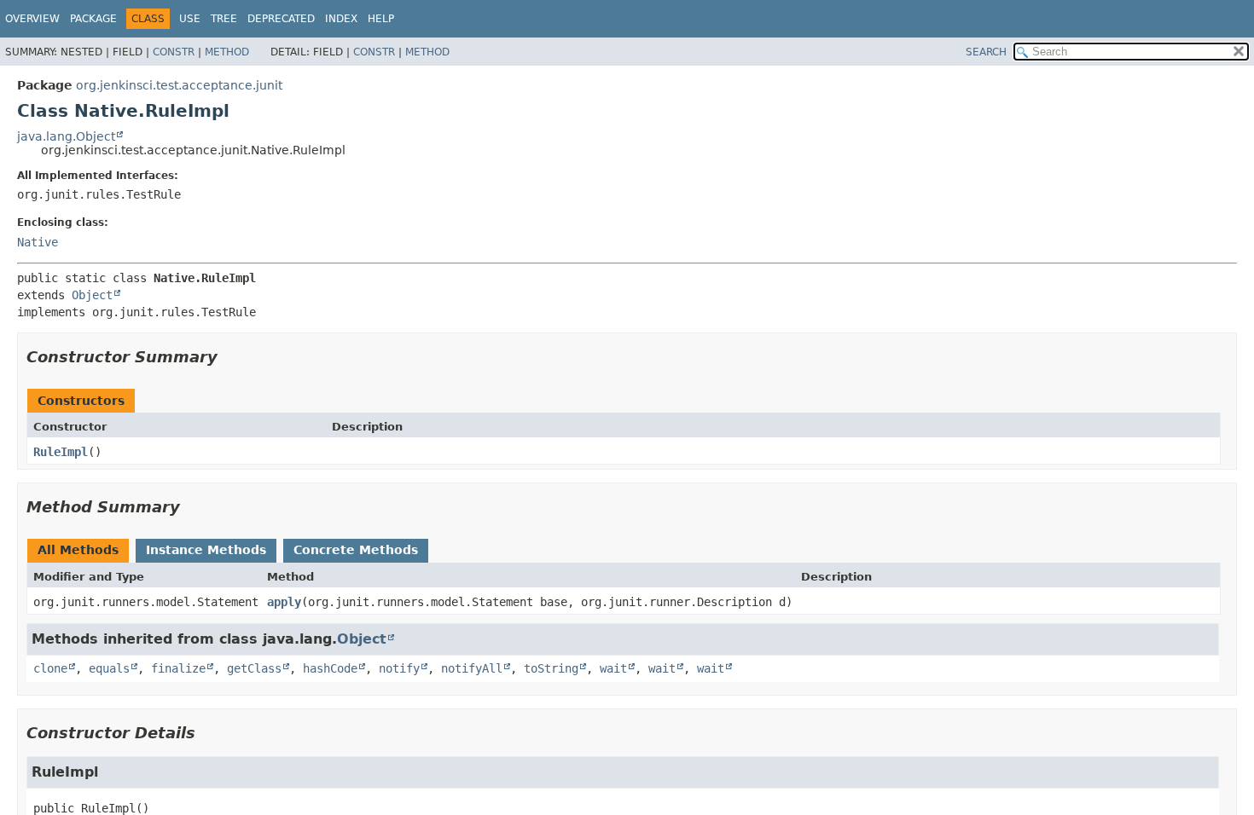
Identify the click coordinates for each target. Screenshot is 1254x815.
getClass (254, 668)
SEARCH (986, 52)
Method (227, 52)
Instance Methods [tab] (206, 550)
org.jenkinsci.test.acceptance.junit (179, 85)
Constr (173, 52)
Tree (224, 19)
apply (284, 602)
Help (381, 19)
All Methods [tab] (78, 550)
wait (613, 668)
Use (189, 19)
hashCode (330, 668)
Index (341, 19)
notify (399, 668)
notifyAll (471, 668)
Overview (32, 19)
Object (92, 295)
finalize (178, 668)
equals (109, 668)
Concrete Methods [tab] (355, 550)
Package (93, 19)
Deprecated (281, 19)
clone (50, 668)
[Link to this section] (229, 357)
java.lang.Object (66, 136)
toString (551, 668)
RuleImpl (60, 452)
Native (37, 242)
